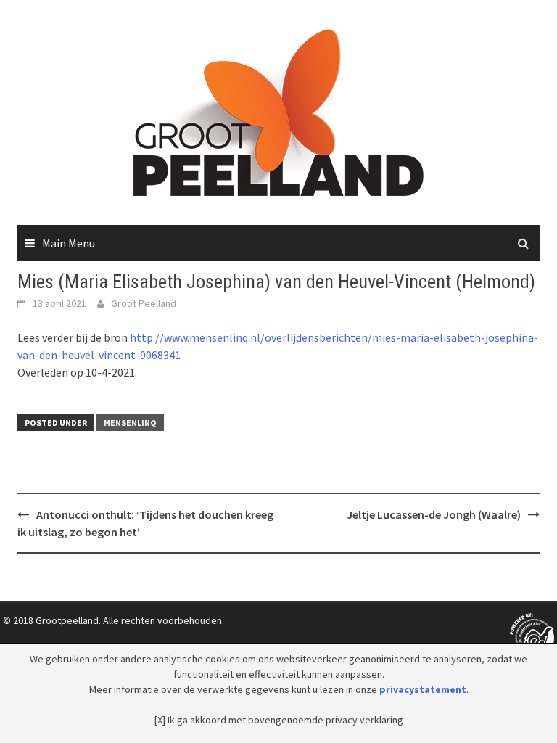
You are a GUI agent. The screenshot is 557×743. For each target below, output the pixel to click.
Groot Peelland (143, 303)
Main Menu (68, 243)
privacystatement (422, 689)
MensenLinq (130, 422)
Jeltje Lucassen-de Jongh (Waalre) (434, 514)
